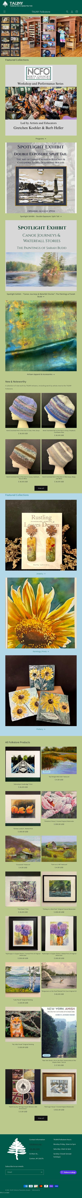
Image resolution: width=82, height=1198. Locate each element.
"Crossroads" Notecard (23, 864)
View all (41, 488)
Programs (40, 138)
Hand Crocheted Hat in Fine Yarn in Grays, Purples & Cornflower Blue (59, 431)
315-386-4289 (34, 1149)
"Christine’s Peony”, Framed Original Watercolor (59, 821)
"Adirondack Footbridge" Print (23, 784)
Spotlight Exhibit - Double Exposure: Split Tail (39, 216)
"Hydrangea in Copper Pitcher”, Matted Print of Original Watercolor (59, 954)
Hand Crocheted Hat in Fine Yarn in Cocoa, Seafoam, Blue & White (23, 478)
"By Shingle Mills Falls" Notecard (59, 777)
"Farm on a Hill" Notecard (59, 864)
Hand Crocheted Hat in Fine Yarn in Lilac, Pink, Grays (23, 430)
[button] (4, 11)
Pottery (40, 729)
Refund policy (36, 1190)
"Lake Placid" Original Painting (23, 1000)
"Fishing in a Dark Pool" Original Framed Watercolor (59, 909)
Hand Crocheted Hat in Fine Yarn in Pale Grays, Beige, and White (59, 478)
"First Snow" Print (23, 909)
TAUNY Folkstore (14, 1190)
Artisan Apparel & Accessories (39, 374)
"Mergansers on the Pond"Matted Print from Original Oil (59, 991)
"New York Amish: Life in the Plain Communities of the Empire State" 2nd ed (59, 1061)
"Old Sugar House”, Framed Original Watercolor (59, 1107)
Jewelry (39, 573)
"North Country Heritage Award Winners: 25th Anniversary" (23, 1107)
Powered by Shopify (24, 1190)
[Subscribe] (41, 1172)
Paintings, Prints (40, 651)
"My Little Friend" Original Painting (23, 1044)
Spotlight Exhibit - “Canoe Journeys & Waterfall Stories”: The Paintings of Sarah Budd (41, 295)
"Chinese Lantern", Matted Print (23, 829)
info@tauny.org (35, 1144)
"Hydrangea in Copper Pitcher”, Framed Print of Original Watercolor (23, 954)
